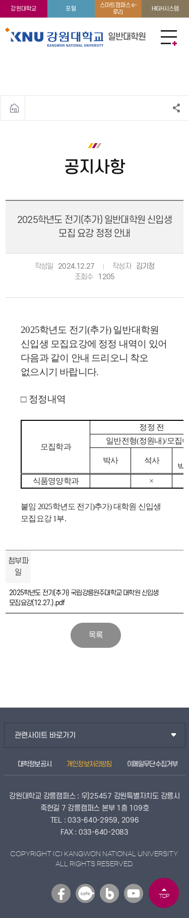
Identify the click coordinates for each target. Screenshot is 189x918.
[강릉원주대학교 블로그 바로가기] (109, 893)
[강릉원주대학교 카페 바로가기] (85, 893)
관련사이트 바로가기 (45, 735)
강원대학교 (23, 9)
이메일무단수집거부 (152, 764)
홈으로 (14, 108)
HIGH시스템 (165, 9)
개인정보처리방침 (89, 764)
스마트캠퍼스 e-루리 (118, 8)
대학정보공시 (34, 764)
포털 (71, 9)
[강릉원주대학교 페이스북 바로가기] (61, 893)
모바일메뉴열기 (169, 38)
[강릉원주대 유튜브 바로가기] (133, 893)
